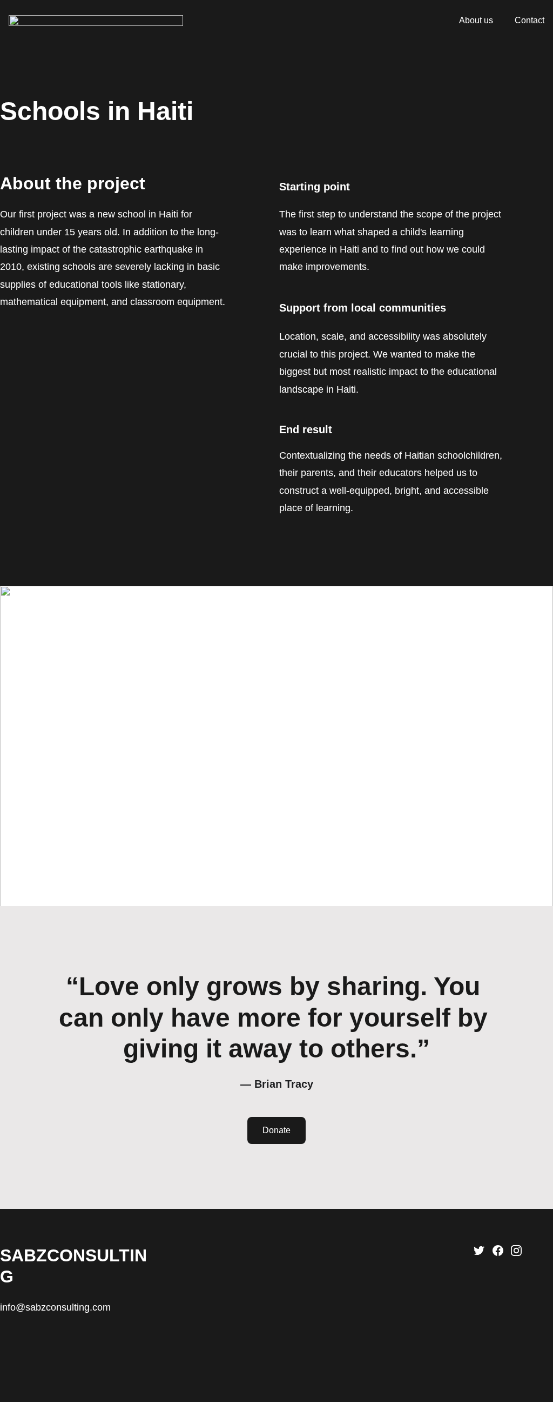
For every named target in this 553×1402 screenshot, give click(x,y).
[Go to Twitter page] (479, 1250)
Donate (276, 1130)
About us (476, 20)
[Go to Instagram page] (516, 1250)
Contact (529, 20)
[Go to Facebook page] (498, 1250)
